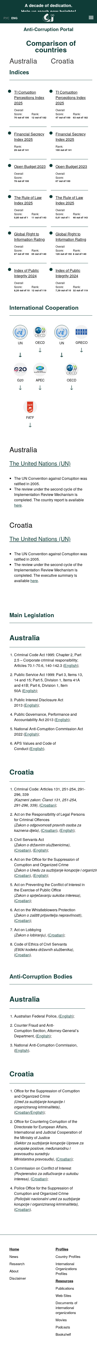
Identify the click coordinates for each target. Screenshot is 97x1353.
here (18, 505)
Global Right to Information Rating (29, 236)
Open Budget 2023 (30, 166)
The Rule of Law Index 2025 (28, 200)
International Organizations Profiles (66, 1268)
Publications (65, 1288)
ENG (14, 18)
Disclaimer (17, 1278)
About (13, 1270)
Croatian (47, 805)
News (13, 1256)
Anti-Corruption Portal (48, 29)
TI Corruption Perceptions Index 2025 (29, 97)
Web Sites (63, 1295)
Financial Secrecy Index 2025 (29, 136)
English (70, 665)
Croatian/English (29, 1112)
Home (14, 1249)
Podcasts (63, 1327)
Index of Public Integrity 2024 (26, 273)
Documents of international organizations (66, 1307)
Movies (61, 1319)
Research (16, 1263)
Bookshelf (63, 1334)
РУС (6, 18)
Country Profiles (68, 1256)
